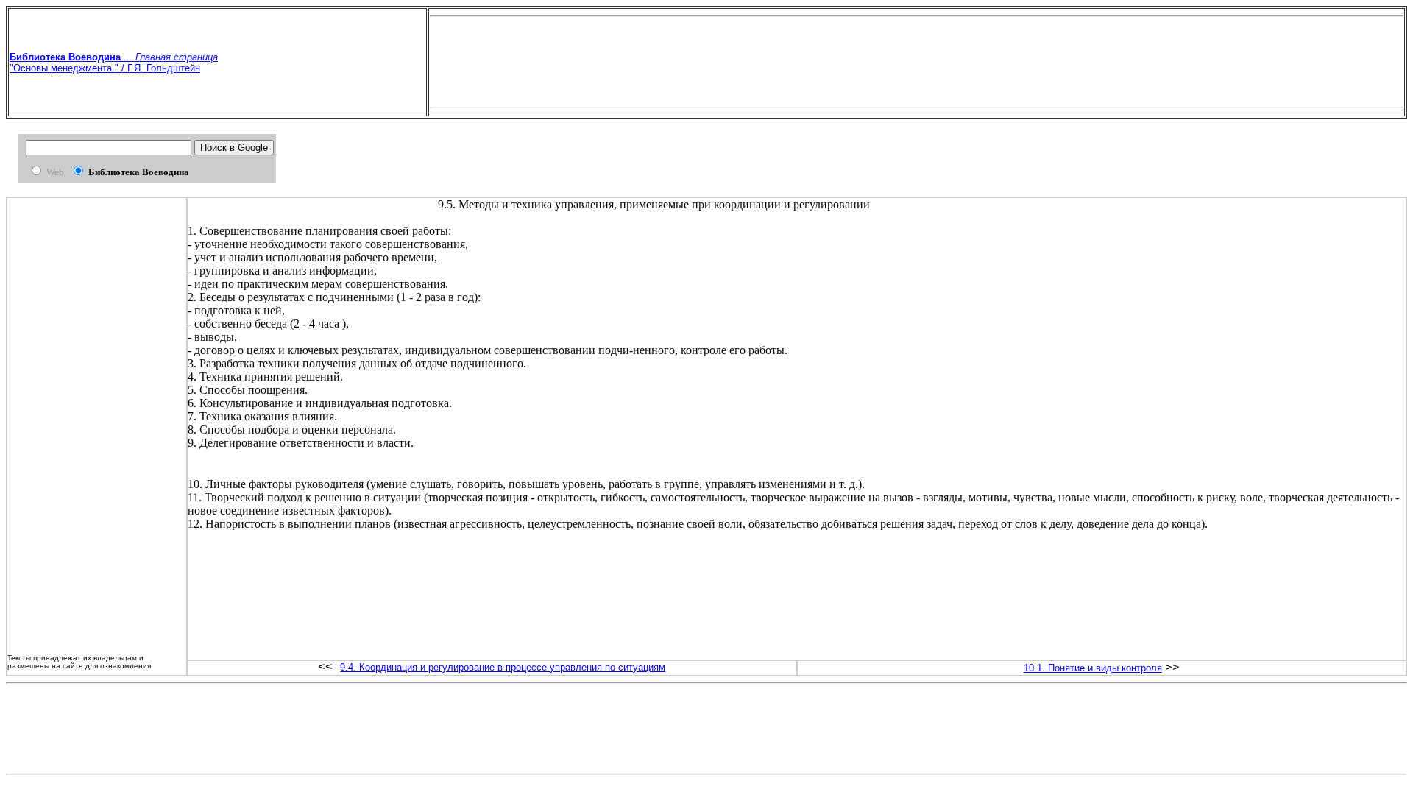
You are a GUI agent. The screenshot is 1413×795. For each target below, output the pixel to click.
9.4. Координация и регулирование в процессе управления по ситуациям (502, 667)
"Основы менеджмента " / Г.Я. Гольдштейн (105, 68)
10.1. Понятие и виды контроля (1093, 668)
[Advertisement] (916, 62)
